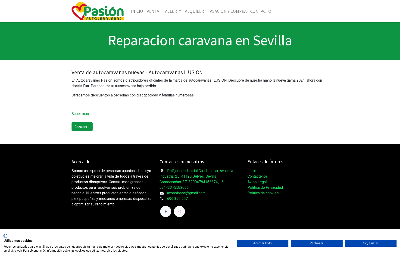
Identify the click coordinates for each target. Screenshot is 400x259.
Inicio (251, 171)
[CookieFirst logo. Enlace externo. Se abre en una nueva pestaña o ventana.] (5, 236)
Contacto (82, 126)
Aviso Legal (257, 182)
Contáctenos (257, 176)
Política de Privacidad (265, 187)
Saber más (80, 114)
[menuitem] (137, 11)
